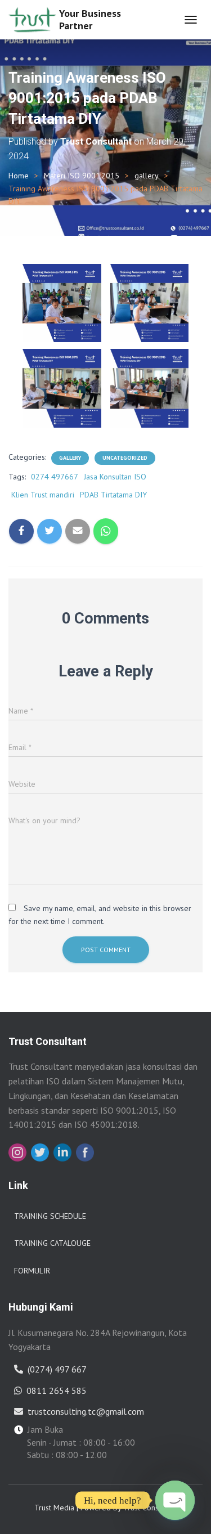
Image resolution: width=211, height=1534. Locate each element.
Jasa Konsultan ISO (115, 477)
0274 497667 (54, 477)
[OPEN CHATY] (175, 1500)
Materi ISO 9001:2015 (81, 176)
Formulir (32, 1271)
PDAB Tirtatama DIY (113, 495)
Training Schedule (50, 1216)
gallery (146, 176)
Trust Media (54, 1507)
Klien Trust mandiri (42, 495)
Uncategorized (124, 457)
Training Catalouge (52, 1243)
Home (18, 176)
